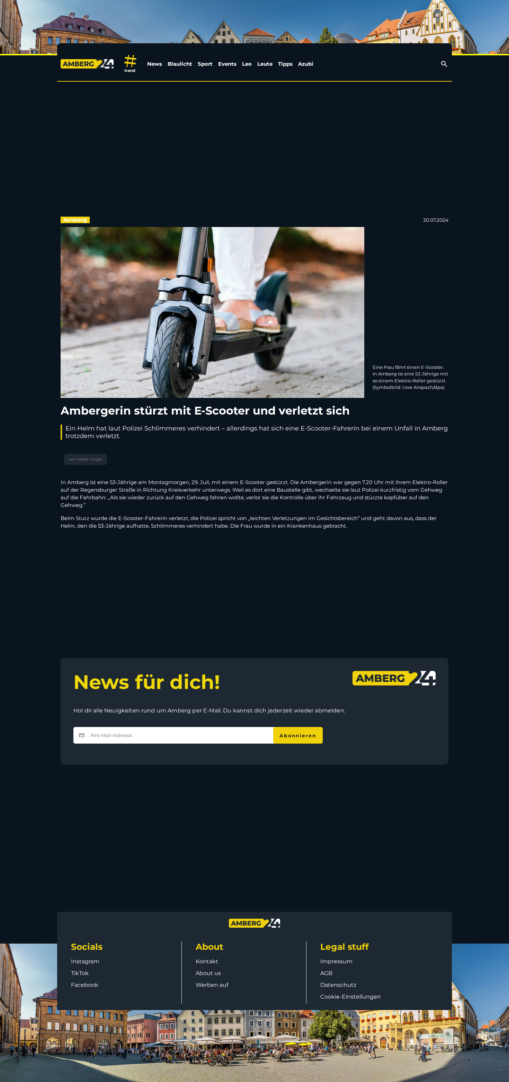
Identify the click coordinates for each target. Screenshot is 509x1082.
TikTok (80, 973)
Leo (247, 64)
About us (208, 973)
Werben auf (212, 985)
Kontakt (207, 961)
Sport (205, 64)
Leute (265, 64)
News (154, 64)
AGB (326, 973)
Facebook (84, 985)
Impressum (336, 961)
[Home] (88, 64)
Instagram (85, 961)
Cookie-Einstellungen (350, 996)
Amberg (75, 220)
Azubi (305, 64)
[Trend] (130, 64)
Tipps (285, 64)
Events (227, 64)
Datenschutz (338, 985)
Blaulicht (180, 64)
